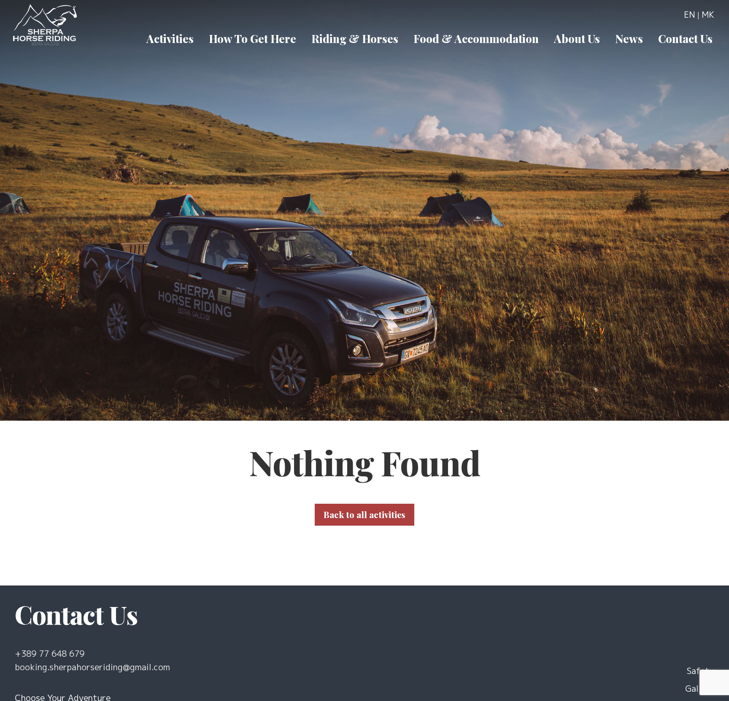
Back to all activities (364, 514)
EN (689, 14)
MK (708, 14)
